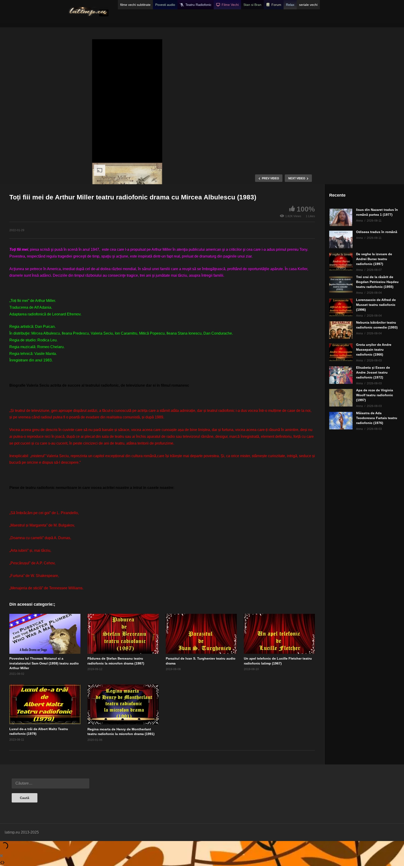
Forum (276, 5)
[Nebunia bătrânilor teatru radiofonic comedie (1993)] (341, 330)
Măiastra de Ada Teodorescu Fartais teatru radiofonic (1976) (376, 418)
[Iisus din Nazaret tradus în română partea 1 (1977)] (341, 217)
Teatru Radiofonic (198, 5)
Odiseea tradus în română (376, 232)
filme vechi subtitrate (135, 5)
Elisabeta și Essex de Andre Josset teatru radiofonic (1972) (373, 372)
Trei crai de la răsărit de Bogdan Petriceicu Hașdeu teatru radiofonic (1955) (377, 282)
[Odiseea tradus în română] (341, 239)
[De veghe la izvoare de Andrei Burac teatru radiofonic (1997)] (341, 261)
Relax (290, 5)
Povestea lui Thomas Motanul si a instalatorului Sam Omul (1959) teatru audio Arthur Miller (44, 663)
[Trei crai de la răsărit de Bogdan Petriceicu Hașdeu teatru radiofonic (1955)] (341, 284)
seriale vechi (308, 5)
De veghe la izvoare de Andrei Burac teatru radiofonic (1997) (374, 259)
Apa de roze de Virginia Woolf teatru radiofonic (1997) (374, 395)
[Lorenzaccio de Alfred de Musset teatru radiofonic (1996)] (341, 307)
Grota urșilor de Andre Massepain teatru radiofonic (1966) (373, 349)
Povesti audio (165, 5)
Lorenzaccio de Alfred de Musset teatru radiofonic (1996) (376, 304)
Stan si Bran (252, 5)
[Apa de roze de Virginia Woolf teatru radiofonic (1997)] (341, 397)
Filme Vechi (230, 5)
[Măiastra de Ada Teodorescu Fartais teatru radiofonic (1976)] (341, 420)
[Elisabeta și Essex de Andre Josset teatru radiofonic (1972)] (341, 375)
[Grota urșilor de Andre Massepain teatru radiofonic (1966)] (341, 352)
